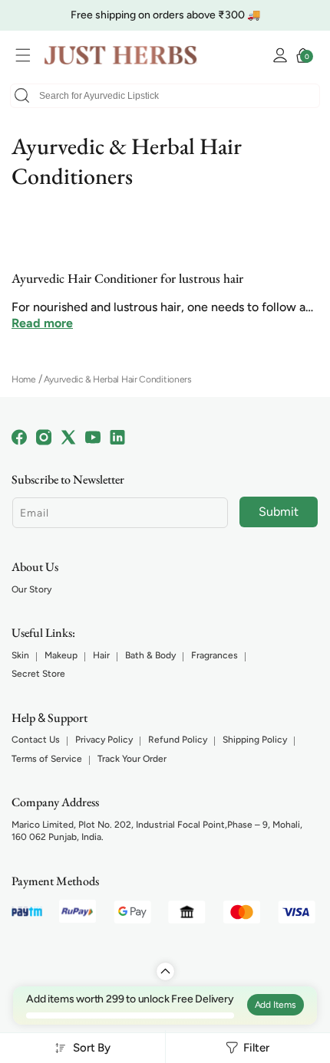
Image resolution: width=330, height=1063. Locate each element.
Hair (101, 655)
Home (24, 379)
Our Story (31, 589)
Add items (275, 1004)
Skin (20, 655)
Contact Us (36, 739)
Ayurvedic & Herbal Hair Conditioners (118, 379)
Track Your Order (132, 758)
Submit (279, 511)
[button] (26, 55)
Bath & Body (150, 655)
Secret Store (38, 673)
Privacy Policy (104, 739)
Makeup (61, 655)
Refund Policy (177, 739)
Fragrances (214, 655)
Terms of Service (47, 758)
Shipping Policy (255, 739)
